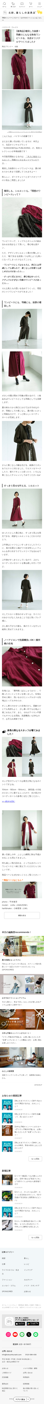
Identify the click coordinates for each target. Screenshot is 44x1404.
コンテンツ (22, 6)
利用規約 (26, 1377)
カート (31, 6)
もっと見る (35, 1159)
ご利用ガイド (6, 1373)
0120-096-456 (30, 1355)
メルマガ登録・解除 (30, 1368)
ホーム (4, 6)
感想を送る (22, 915)
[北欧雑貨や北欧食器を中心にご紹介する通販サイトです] (22, 12)
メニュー (39, 6)
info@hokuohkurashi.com (11, 1355)
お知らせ (5, 1368)
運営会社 (5, 1384)
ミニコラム (12, 1305)
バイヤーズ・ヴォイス (10, 27)
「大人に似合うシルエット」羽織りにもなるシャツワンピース (21, 159)
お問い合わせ (28, 1373)
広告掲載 (5, 1377)
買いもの (13, 6)
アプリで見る (20, 1399)
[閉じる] (28, 1399)
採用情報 (26, 1384)
